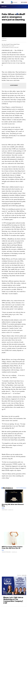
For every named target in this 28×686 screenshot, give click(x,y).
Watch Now (23, 2)
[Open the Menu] (2, 2)
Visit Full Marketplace (21, 487)
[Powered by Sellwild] (24, 575)
